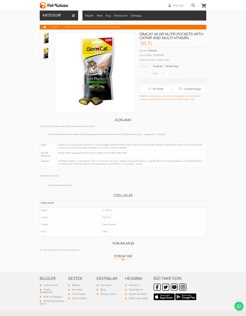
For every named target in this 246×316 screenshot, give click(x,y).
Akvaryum (121, 15)
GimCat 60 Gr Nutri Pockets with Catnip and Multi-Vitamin (92, 27)
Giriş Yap (178, 5)
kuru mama (171, 99)
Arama (55, 27)
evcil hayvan (155, 96)
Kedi (99, 15)
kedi (164, 96)
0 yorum (158, 66)
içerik (180, 99)
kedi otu (184, 96)
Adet (155, 73)
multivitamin (195, 96)
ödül (192, 99)
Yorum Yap (171, 66)
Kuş (108, 15)
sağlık (186, 99)
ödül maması (173, 96)
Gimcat (152, 50)
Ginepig (136, 15)
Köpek (89, 15)
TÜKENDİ (173, 81)
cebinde (143, 99)
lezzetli (151, 99)
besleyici (160, 99)
